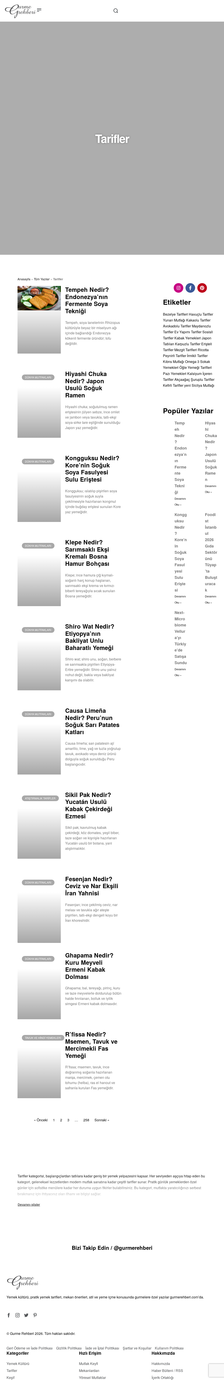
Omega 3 (192, 361)
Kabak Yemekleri (187, 337)
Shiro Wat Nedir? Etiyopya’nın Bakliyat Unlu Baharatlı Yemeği (89, 637)
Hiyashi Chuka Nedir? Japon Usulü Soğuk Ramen (86, 384)
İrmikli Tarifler (197, 355)
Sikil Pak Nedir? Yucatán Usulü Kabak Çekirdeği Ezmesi (88, 805)
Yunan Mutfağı (174, 320)
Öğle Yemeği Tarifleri (195, 367)
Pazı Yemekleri (174, 373)
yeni (187, 385)
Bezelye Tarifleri (175, 314)
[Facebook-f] (190, 288)
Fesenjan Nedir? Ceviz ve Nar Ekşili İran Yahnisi (91, 885)
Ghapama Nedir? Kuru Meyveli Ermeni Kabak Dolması (89, 966)
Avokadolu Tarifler (177, 325)
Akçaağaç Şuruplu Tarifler (194, 379)
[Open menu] (39, 10)
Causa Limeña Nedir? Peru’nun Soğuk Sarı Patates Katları (92, 721)
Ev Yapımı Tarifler (187, 331)
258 (86, 1119)
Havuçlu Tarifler (201, 314)
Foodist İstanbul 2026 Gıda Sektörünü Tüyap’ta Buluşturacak (211, 552)
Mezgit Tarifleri (185, 349)
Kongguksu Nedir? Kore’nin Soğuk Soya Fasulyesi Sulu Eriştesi (92, 468)
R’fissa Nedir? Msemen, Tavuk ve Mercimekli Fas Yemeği (91, 1045)
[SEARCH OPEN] (115, 10)
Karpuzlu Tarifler (187, 343)
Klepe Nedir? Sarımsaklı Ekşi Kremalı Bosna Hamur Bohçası (87, 553)
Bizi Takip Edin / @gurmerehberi (112, 1247)
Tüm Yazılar (42, 279)
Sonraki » (101, 1119)
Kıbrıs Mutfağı (173, 361)
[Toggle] (29, 1204)
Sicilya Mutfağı (203, 385)
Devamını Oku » (75, 355)
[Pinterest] (202, 288)
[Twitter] (26, 1315)
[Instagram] (178, 288)
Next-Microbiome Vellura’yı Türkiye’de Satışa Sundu (181, 637)
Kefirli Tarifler (173, 385)
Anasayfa (24, 279)
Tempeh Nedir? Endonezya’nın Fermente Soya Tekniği (87, 300)
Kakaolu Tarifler (198, 320)
